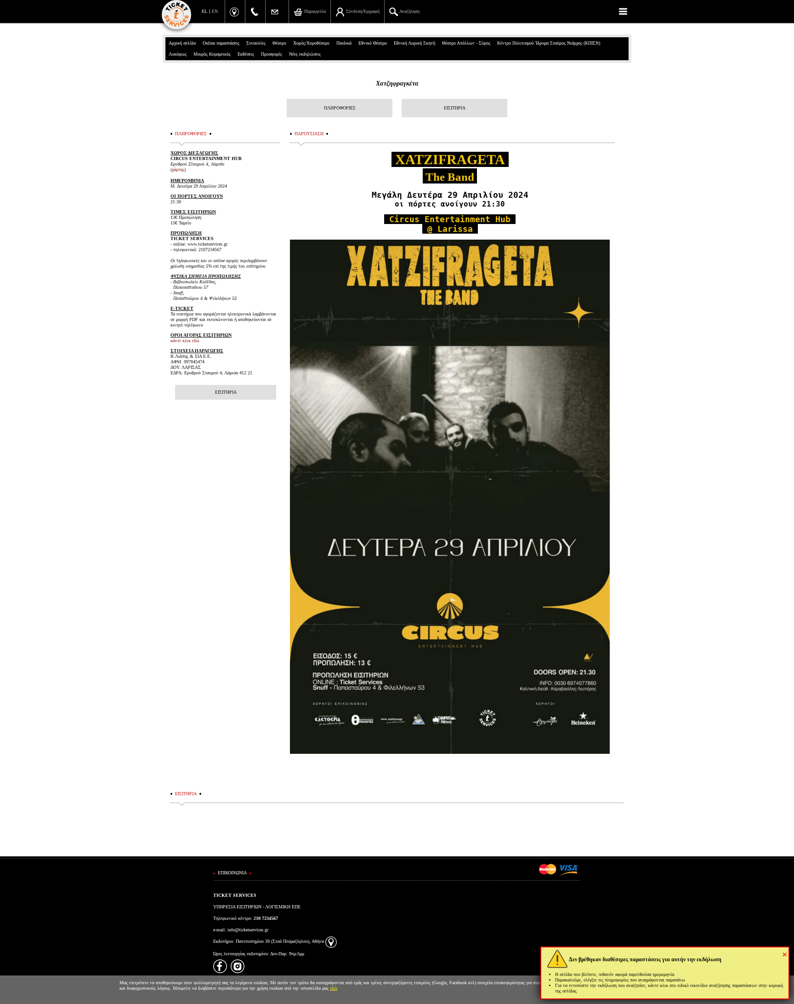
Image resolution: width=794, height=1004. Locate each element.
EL (204, 11)
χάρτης (178, 169)
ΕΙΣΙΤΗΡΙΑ (454, 107)
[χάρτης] (331, 941)
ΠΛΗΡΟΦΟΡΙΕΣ (340, 107)
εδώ (333, 988)
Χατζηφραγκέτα (397, 83)
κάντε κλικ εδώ (184, 340)
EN (215, 11)
